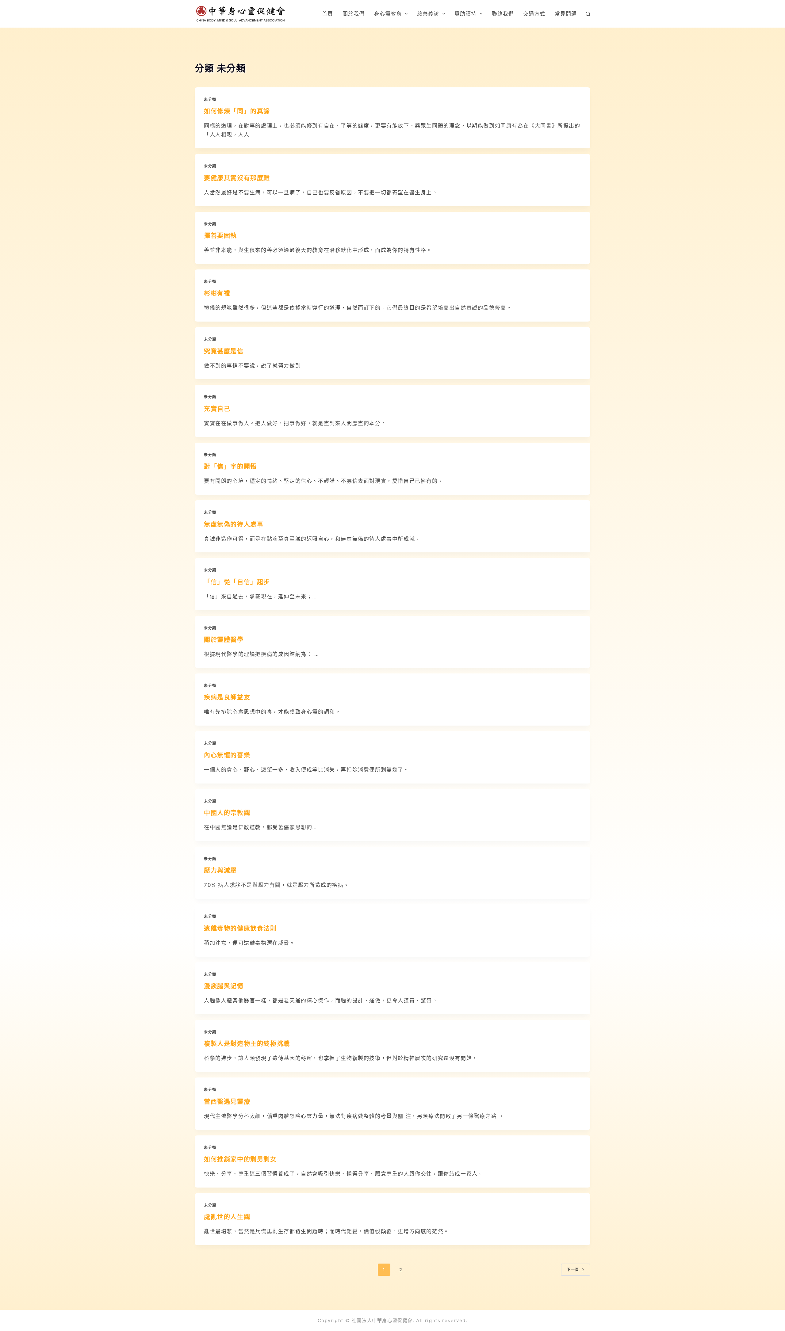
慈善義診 (428, 14)
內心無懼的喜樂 (227, 755)
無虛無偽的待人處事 (233, 524)
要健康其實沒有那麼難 (237, 178)
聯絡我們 (503, 14)
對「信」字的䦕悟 (230, 466)
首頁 (327, 14)
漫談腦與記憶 (224, 986)
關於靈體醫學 (224, 639)
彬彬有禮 (217, 293)
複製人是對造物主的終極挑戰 (247, 1043)
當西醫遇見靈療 (227, 1101)
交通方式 (534, 14)
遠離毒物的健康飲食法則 (240, 928)
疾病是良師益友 (227, 697)
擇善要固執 (220, 235)
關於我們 (354, 14)
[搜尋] (588, 14)
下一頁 (573, 1269)
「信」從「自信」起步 (237, 582)
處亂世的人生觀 (227, 1217)
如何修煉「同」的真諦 (237, 111)
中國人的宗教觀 (227, 813)
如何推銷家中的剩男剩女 (240, 1159)
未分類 (210, 99)
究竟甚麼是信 (224, 351)
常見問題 (566, 14)
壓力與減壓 (220, 870)
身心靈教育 (388, 14)
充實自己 (217, 409)
